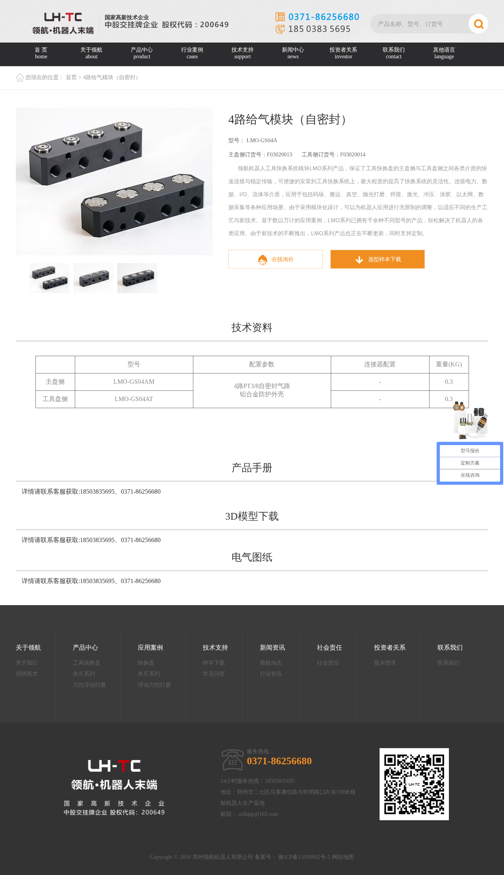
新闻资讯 (272, 647)
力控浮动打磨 (89, 685)
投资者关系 (343, 53)
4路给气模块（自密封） (112, 77)
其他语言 (444, 53)
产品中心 (142, 53)
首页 (71, 77)
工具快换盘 (86, 663)
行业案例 (192, 53)
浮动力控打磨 (154, 685)
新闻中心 (293, 53)
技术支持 (243, 53)
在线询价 (283, 259)
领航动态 (271, 663)
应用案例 (150, 647)
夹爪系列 (84, 674)
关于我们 (27, 663)
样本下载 (214, 663)
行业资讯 (271, 674)
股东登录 (385, 663)
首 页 (41, 53)
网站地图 (343, 857)
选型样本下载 (384, 259)
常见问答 (214, 674)
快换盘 (146, 663)
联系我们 (394, 53)
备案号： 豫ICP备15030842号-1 (292, 857)
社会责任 (329, 647)
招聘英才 (27, 674)
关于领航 (91, 53)
